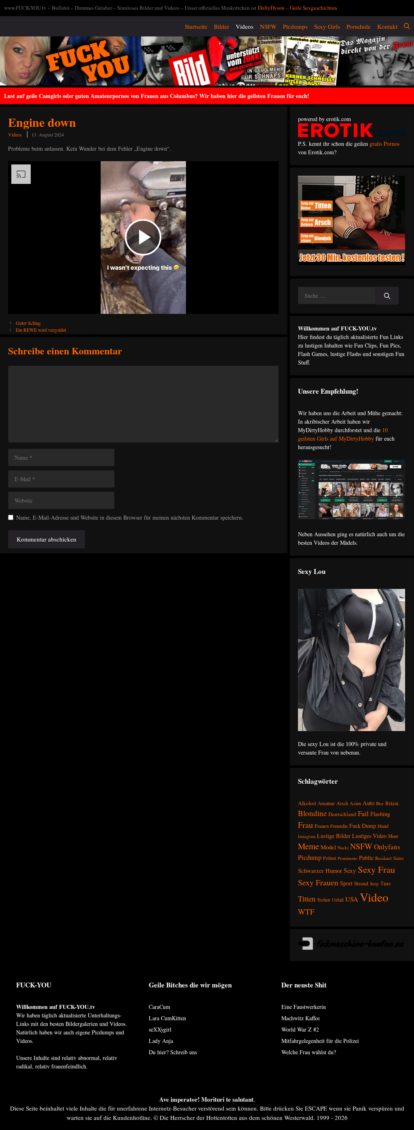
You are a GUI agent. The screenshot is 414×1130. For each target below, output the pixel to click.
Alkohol (307, 803)
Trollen (323, 900)
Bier (380, 803)
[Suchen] (387, 296)
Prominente (347, 858)
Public (366, 857)
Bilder (221, 26)
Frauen (322, 826)
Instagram (306, 836)
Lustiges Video (369, 836)
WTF (306, 911)
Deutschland (342, 814)
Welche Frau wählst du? (308, 1052)
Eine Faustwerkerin (303, 1007)
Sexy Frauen (318, 882)
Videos (244, 26)
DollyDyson (271, 7)
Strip (374, 884)
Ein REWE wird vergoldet (41, 329)
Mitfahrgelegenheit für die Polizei (320, 1041)
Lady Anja (161, 1041)
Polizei (329, 858)
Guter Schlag (28, 323)
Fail (363, 813)
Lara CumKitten (167, 1018)
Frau (305, 824)
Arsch (342, 803)
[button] (407, 26)
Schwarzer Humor (320, 870)
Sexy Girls (327, 26)
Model (328, 847)
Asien (355, 803)
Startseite (196, 26)
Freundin (339, 826)
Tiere (385, 883)
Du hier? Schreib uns (173, 1052)
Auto (368, 803)
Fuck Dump (362, 825)
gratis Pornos (384, 143)
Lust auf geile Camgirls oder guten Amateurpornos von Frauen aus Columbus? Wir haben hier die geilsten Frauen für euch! (156, 96)
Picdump (309, 857)
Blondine (312, 813)
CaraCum (159, 1007)
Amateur (326, 803)
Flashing (380, 814)
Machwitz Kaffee (300, 1018)
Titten (306, 898)
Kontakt (387, 26)
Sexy (350, 870)
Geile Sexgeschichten (313, 7)
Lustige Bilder (334, 836)
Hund (383, 826)
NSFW (268, 26)
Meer (393, 836)
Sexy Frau (376, 869)
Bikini (392, 803)
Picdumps (295, 26)
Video (374, 897)
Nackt (343, 847)
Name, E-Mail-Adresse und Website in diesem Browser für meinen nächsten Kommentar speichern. (129, 517)
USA (351, 899)
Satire (398, 858)
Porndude (358, 26)
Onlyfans (387, 846)
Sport (346, 883)
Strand (361, 883)
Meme (308, 846)
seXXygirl (160, 1029)
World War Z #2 (300, 1029)
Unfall (338, 900)
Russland (383, 858)
